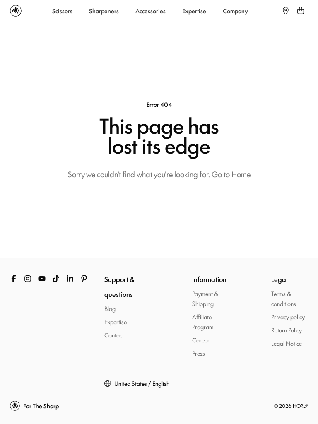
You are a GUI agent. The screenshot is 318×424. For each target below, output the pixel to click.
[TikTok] (56, 279)
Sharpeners (104, 11)
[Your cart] (300, 10)
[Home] (16, 11)
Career (201, 339)
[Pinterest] (84, 279)
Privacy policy (288, 316)
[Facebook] (14, 279)
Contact (114, 334)
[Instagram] (28, 279)
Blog (110, 308)
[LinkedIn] (70, 279)
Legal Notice (286, 343)
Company (235, 11)
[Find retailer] (285, 10)
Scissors (62, 11)
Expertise (194, 11)
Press (198, 353)
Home (241, 174)
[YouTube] (42, 279)
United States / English (141, 383)
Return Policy (286, 329)
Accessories (150, 11)
